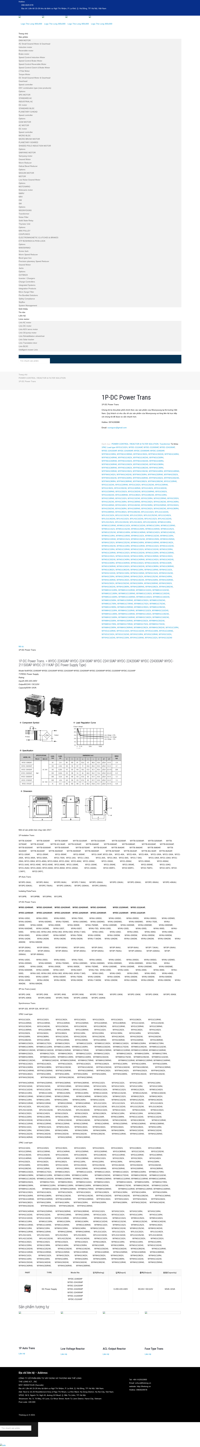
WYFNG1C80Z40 (140, 468)
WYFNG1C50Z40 (140, 461)
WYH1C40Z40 (134, 505)
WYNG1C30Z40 (109, 559)
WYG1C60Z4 (161, 491)
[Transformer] (65, 23)
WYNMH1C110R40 (126, 610)
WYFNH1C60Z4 (156, 478)
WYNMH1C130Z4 (143, 614)
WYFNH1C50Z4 (171, 474)
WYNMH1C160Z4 (143, 617)
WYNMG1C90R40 (125, 607)
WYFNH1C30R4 (156, 468)
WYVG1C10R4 (172, 627)
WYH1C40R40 (108, 505)
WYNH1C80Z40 (166, 587)
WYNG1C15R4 (108, 549)
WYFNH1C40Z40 (124, 474)
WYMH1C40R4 (137, 542)
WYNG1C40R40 (138, 559)
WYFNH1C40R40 (171, 471)
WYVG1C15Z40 (122, 634)
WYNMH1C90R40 (125, 627)
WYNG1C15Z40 (152, 549)
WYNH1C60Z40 (108, 587)
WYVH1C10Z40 (108, 638)
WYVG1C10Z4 (123, 631)
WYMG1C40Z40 (168, 532)
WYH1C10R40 (108, 498)
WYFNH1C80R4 (109, 481)
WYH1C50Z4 (173, 505)
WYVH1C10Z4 (165, 634)
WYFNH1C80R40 (124, 481)
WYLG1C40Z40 (108, 519)
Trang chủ (23, 374)
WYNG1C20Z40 (137, 553)
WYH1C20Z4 (173, 498)
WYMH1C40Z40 (109, 546)
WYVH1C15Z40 (165, 638)
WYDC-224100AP (167, 447)
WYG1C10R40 (170, 481)
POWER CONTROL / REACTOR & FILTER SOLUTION (42, 378)
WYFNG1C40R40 (109, 457)
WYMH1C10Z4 (137, 536)
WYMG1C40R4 (123, 532)
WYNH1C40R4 (165, 576)
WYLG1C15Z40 (122, 515)
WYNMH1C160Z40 (160, 617)
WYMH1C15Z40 (138, 539)
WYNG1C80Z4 (108, 570)
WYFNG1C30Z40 (155, 454)
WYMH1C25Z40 (123, 542)
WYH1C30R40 (134, 502)
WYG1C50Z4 (121, 491)
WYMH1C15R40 (109, 539)
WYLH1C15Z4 (150, 519)
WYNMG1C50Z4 (141, 600)
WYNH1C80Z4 (151, 587)
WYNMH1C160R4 (109, 617)
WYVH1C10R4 (136, 634)
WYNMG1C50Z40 (157, 600)
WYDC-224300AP (141, 451)
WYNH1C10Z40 (108, 573)
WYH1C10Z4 (121, 498)
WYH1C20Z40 (108, 502)
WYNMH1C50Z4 (141, 621)
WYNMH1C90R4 (109, 627)
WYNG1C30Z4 (166, 556)
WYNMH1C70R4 (109, 624)
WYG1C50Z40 (134, 491)
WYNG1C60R (165, 563)
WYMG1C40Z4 (153, 532)
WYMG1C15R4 (153, 525)
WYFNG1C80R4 (156, 464)
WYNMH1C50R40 (125, 621)
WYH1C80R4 (173, 508)
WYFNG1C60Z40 (140, 464)
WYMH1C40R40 (152, 542)
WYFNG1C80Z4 (125, 468)
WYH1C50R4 (147, 505)
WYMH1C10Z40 (152, 536)
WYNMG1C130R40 (126, 593)
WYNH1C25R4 (108, 576)
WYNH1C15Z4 (151, 573)
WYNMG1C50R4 (109, 600)
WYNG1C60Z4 (123, 566)
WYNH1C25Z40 (151, 576)
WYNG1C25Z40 (122, 556)
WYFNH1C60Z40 (171, 478)
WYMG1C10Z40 (138, 525)
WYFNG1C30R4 (109, 454)
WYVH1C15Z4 (151, 638)
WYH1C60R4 (121, 508)
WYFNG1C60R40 (109, 464)
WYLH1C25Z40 (122, 522)
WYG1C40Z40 (160, 488)
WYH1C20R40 (160, 498)
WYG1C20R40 (121, 485)
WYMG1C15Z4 (108, 529)
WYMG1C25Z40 (109, 532)
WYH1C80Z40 (134, 512)
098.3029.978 (27, 5)
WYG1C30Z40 (120, 488)
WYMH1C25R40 (167, 539)
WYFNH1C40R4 (156, 471)
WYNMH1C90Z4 (141, 627)
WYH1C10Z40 (134, 498)
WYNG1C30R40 (151, 556)
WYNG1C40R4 (123, 559)
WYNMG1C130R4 (109, 593)
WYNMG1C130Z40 (161, 593)
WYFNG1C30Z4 (140, 454)
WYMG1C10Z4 (123, 525)
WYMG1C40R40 (138, 532)
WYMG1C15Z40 (123, 529)
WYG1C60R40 (147, 491)
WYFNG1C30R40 (124, 454)
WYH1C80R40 (108, 512)
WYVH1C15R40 (137, 638)
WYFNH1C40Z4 (109, 474)
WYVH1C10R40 (151, 634)
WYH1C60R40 (134, 508)
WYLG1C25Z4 (136, 515)
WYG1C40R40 (134, 488)
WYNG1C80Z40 (122, 570)
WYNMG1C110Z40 (160, 590)
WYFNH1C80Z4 (140, 481)
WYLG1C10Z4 (147, 512)
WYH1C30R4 (121, 502)
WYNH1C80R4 (122, 587)
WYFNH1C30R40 (109, 471)
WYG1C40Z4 (147, 488)
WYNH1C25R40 (122, 576)
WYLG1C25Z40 (150, 515)
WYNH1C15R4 (122, 573)
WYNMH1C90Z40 (156, 627)
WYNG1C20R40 (109, 553)
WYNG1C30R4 (136, 556)
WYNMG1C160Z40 (161, 597)
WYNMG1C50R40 (125, 600)
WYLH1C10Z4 (122, 519)
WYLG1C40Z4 (164, 515)
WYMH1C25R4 (152, 539)
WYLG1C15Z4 (108, 515)
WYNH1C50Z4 (108, 583)
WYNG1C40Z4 (152, 559)
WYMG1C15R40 (168, 525)
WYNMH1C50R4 (109, 621)
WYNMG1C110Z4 (143, 590)
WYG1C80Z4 (134, 495)
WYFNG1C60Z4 (125, 464)
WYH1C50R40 (160, 505)
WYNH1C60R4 (136, 583)
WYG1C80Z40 (147, 495)
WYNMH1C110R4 (109, 610)
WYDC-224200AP (125, 451)
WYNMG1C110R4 (109, 590)
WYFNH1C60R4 (125, 478)
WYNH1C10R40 (151, 570)
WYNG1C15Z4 (137, 549)
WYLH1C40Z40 (150, 522)
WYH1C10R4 (161, 495)
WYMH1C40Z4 (166, 542)
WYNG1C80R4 (152, 566)
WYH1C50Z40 (108, 508)
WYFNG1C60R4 (156, 461)
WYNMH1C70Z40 (156, 624)
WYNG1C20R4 (166, 549)
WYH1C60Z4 (147, 508)
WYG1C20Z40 (147, 485)
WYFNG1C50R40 (109, 461)
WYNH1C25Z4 (136, 576)
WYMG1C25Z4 (167, 529)
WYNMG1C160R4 (109, 597)
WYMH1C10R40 (123, 536)
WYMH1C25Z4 (108, 542)
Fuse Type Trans (154, 1348)
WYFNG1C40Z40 (140, 457)
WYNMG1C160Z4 (144, 597)
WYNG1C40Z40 (166, 559)
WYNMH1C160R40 (126, 617)
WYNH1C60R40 (151, 583)
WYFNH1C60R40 (140, 478)
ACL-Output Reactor (114, 1348)
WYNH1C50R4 (151, 580)
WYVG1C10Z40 (137, 631)
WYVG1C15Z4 (108, 634)
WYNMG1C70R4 (109, 604)
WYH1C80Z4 (121, 512)
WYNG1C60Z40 (137, 566)
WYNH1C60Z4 (165, 583)
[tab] (100, 646)
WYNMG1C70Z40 (157, 604)
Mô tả (21, 646)
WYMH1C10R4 (108, 536)
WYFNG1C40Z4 (125, 457)
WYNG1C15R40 (123, 549)
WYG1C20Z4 (134, 485)
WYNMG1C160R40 (126, 597)
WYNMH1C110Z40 (160, 610)
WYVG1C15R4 (151, 631)
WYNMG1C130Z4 (144, 593)
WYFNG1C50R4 (156, 457)
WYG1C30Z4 (107, 488)
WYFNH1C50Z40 (109, 478)
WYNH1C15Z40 (166, 573)
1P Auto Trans (27, 1348)
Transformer (165, 444)
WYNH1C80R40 (137, 587)
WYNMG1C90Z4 (141, 607)
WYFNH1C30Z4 (125, 471)
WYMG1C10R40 (109, 525)
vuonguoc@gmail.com (117, 427)
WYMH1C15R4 (166, 536)
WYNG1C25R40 (167, 553)
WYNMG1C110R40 (126, 590)
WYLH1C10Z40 (136, 519)
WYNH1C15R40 (137, 573)
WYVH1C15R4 (122, 638)
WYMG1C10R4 (164, 522)
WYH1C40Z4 (121, 505)
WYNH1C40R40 (109, 580)
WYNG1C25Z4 (108, 556)
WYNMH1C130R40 (126, 614)
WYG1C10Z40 (108, 485)
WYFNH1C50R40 (155, 474)
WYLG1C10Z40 (161, 512)
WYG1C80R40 (121, 495)
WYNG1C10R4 (123, 546)
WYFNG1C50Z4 (125, 461)
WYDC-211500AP (151, 447)
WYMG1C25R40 (152, 529)
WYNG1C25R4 (152, 553)
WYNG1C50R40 (123, 563)
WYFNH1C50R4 (140, 474)
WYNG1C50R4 (108, 563)
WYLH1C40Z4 (136, 522)
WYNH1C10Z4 (165, 570)
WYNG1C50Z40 (152, 563)
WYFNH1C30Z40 (140, 471)
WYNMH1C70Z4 (141, 624)
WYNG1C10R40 (138, 546)
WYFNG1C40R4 (171, 454)
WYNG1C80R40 (167, 566)
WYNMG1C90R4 (109, 607)
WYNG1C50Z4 (137, 563)
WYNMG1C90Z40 (157, 607)
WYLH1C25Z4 (108, 522)
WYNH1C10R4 (136, 570)
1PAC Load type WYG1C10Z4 (114, 447)
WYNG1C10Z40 (167, 546)
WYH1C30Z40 (160, 502)
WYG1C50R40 (108, 491)
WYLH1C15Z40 (164, 519)
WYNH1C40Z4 (123, 580)
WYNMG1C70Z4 (141, 604)
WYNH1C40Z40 (137, 580)
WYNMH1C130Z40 (160, 614)
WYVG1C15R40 (166, 631)
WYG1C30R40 (161, 485)
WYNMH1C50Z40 (156, 621)
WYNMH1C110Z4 (143, 610)
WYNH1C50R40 (166, 580)
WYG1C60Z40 (108, 495)
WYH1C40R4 (173, 502)
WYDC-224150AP (109, 451)
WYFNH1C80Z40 (155, 481)
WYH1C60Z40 (160, 508)
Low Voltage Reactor (73, 1348)
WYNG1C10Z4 (152, 546)
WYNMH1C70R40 (125, 624)
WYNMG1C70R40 (125, 604)
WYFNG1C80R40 (109, 468)
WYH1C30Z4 (147, 502)
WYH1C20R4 (147, 498)
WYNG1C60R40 (109, 566)
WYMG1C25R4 (137, 529)
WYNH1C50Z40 (122, 583)
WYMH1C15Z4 (123, 539)
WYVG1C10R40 (109, 631)
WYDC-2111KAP (135, 447)
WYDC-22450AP (157, 451)
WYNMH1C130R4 (109, 614)
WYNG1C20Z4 (123, 553)
